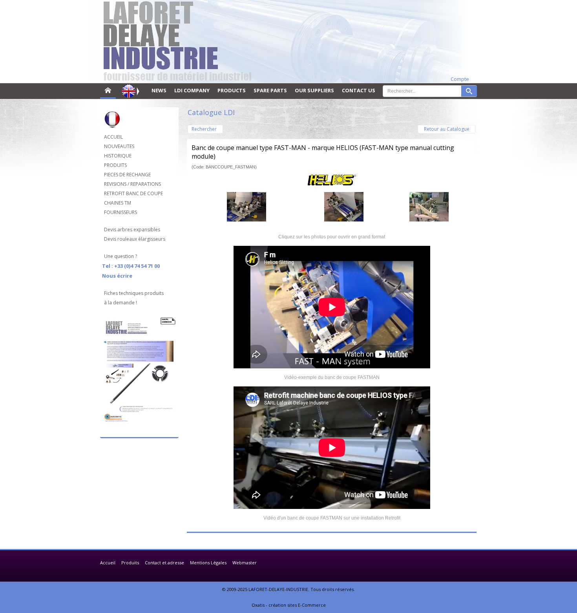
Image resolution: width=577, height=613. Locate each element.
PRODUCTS (231, 90)
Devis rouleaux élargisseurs (134, 239)
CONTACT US (358, 90)
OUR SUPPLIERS (314, 90)
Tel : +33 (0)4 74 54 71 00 (131, 265)
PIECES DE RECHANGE (127, 174)
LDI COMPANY (192, 90)
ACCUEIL (113, 137)
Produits (130, 562)
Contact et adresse (164, 562)
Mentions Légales (208, 562)
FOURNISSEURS (120, 212)
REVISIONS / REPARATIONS (132, 184)
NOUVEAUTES (119, 146)
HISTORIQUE (117, 155)
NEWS (159, 90)
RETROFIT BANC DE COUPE (133, 193)
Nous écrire (117, 275)
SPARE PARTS (270, 90)
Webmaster (244, 562)
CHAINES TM (117, 202)
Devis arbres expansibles (132, 229)
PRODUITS (115, 165)
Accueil (107, 562)
